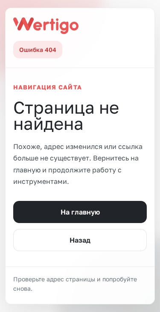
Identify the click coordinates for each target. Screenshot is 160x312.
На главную (80, 212)
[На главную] (46, 25)
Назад (80, 240)
